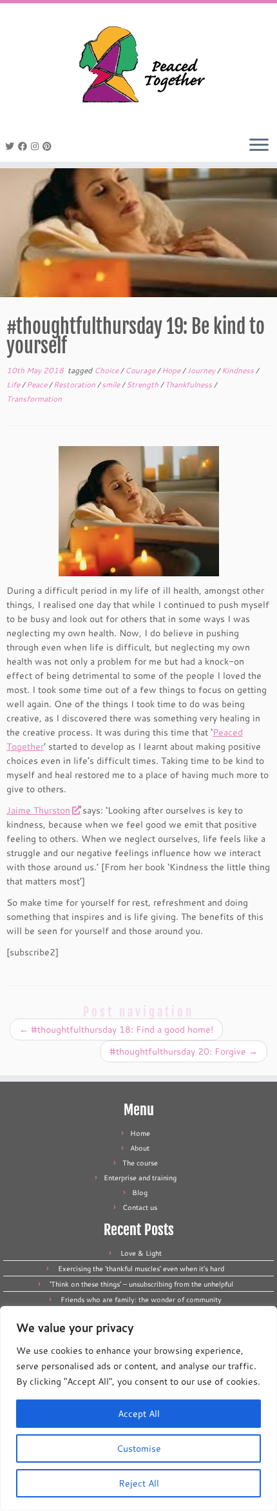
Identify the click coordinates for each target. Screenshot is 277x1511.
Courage (141, 370)
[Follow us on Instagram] (37, 146)
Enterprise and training (140, 1178)
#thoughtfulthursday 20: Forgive (184, 1051)
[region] (138, 1408)
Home (140, 1133)
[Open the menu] (259, 145)
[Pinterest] (49, 146)
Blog (140, 1192)
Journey (202, 370)
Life (14, 384)
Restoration (75, 384)
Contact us (139, 1207)
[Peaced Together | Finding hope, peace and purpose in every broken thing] (138, 66)
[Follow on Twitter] (11, 146)
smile (112, 384)
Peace (37, 384)
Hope (172, 370)
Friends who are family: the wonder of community (141, 1299)
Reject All (139, 1483)
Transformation (34, 398)
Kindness (239, 370)
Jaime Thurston (38, 810)
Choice (107, 370)
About (139, 1148)
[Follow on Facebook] (24, 146)
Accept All (139, 1413)
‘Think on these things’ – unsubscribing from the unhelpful (141, 1284)
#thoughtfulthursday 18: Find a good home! (116, 1029)
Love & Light (141, 1253)
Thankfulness (189, 384)
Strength (143, 384)
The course (140, 1163)
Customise (139, 1448)
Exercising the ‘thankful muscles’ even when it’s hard (141, 1268)
